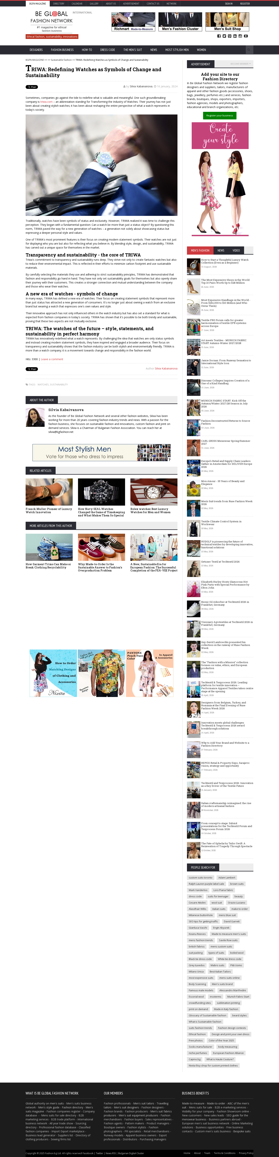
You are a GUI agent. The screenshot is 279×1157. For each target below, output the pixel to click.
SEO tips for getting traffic (203, 921)
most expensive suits (201, 977)
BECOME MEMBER (239, 64)
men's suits (57, 1103)
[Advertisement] (101, 606)
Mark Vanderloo (198, 890)
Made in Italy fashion (226, 1009)
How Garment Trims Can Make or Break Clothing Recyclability (48, 565)
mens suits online (229, 977)
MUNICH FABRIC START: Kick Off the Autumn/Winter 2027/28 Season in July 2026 (224, 403)
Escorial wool (196, 996)
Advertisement (131, 3)
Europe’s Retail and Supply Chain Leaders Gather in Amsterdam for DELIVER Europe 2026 (226, 464)
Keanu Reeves (197, 934)
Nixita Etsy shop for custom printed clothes (213, 1065)
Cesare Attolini (197, 902)
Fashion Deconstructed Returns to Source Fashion (225, 422)
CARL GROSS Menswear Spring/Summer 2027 (225, 442)
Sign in (228, 3)
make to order (240, 909)
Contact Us (153, 3)
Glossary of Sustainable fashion (207, 1015)
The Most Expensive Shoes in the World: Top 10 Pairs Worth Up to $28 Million (225, 281)
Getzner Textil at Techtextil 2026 (220, 561)
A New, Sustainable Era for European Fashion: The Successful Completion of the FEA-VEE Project (153, 567)
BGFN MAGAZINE (35, 60)
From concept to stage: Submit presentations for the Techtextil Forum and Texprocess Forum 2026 (226, 826)
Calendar (77, 3)
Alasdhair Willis (197, 909)
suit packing (196, 952)
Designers (36, 50)
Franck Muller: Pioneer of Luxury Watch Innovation (49, 510)
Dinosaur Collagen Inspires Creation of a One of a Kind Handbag (225, 382)
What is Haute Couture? (220, 1059)
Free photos (196, 1040)
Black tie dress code (200, 959)
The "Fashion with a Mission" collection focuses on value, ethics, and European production (224, 665)
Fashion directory (72, 1107)
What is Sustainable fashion (205, 1021)
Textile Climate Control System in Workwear (221, 523)
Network (172, 3)
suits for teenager (218, 896)
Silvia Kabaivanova (141, 86)
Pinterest (229, 36)
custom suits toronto (200, 877)
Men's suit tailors (143, 1103)
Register (245, 3)
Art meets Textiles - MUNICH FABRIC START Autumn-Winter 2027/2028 (224, 342)
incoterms (215, 996)
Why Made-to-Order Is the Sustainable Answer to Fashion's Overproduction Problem (100, 567)
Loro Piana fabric (223, 890)
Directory (58, 3)
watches (43, 384)
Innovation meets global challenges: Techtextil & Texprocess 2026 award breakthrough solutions (223, 725)
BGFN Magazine (37, 3)
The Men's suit (132, 50)
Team (207, 1153)
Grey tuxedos (197, 965)
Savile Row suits (228, 940)
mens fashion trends (201, 940)
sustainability (59, 384)
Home (187, 1153)
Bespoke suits (242, 1131)
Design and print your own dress (230, 1034)
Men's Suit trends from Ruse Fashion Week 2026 (227, 503)
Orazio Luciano (236, 902)
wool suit (217, 902)
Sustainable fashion (61, 60)
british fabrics (197, 946)
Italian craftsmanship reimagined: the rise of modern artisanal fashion (226, 804)
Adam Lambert (226, 877)
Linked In (235, 36)
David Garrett (232, 921)
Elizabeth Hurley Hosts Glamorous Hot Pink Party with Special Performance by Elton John (225, 584)
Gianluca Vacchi (198, 927)
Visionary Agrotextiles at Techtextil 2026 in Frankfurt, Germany (227, 623)
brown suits (237, 884)
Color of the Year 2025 (221, 1040)
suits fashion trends (200, 1028)
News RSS (111, 1153)
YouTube (246, 36)
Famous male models (201, 990)
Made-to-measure (193, 1103)
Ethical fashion (197, 1034)
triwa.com (46, 101)
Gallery (94, 3)
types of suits (216, 952)
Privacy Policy (246, 1153)
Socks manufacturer (200, 1046)
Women (201, 50)
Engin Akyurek (221, 927)
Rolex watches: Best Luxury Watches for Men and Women (150, 510)
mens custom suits (221, 946)
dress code (195, 896)
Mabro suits (217, 965)
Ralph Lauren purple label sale (206, 884)
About (197, 1153)
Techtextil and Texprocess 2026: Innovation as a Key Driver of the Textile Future (227, 784)
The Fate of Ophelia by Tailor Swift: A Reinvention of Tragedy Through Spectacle (226, 845)
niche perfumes (198, 1053)
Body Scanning (197, 984)
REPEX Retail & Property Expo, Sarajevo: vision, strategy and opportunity (225, 764)
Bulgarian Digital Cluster (131, 1153)
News (154, 50)
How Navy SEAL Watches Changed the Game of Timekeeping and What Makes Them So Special (101, 512)
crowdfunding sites (200, 1003)
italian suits (218, 909)
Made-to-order (216, 1103)
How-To (87, 50)
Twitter (224, 36)
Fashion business (62, 50)
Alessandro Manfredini (232, 990)
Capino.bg (194, 1059)
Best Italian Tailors (220, 971)
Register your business (219, 115)
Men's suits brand (222, 984)
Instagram (240, 36)
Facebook (219, 36)
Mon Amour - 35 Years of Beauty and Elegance (222, 482)
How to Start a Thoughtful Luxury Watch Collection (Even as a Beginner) (224, 261)
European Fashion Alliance (228, 1053)
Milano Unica (196, 971)
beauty (239, 896)
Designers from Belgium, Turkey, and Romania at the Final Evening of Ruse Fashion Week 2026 (223, 705)
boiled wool (237, 952)
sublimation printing (228, 1003)
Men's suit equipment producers (138, 1115)
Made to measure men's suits (229, 934)
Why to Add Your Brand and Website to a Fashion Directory (225, 744)
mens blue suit (227, 915)
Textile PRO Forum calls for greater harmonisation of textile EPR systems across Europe (223, 323)
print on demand (198, 1009)
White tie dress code (229, 959)
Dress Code (107, 50)
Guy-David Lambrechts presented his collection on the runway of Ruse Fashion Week (225, 645)
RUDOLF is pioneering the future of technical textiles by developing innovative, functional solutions (227, 544)
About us (111, 3)
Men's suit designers (126, 1107)
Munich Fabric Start (238, 996)
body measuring (227, 1046)
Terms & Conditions (224, 1153)
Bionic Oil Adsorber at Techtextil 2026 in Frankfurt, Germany (225, 603)
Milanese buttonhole (201, 915)
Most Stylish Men (177, 50)
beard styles (239, 1015)
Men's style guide (48, 1107)
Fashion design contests (232, 1028)
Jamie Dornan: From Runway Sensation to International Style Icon (226, 362)
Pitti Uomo (236, 965)
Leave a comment (52, 359)
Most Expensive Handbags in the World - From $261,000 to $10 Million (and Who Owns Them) (225, 303)
